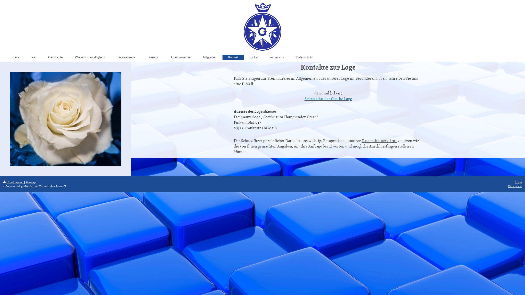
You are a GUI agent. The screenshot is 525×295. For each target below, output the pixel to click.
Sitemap (30, 182)
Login (518, 182)
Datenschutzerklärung (380, 140)
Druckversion (15, 182)
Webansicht (515, 186)
